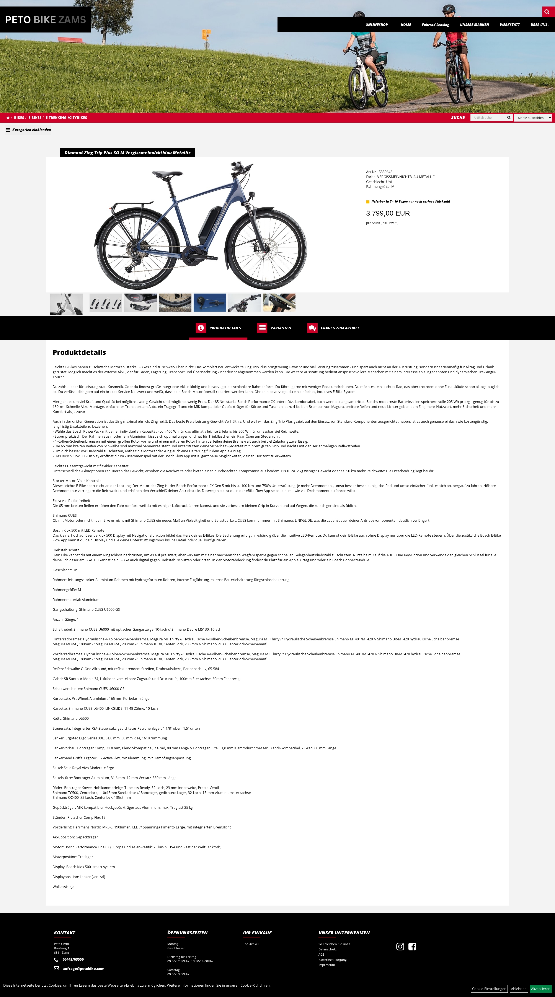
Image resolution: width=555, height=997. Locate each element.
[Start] (8, 117)
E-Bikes (34, 117)
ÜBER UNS (539, 24)
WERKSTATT (510, 24)
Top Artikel (251, 944)
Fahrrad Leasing (435, 24)
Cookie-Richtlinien (255, 985)
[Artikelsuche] (547, 12)
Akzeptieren (540, 988)
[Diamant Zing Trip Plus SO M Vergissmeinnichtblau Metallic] (200, 225)
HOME (406, 24)
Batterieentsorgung (332, 960)
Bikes (19, 117)
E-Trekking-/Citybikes (66, 117)
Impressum (326, 965)
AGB (321, 954)
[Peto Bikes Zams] (45, 19)
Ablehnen (519, 988)
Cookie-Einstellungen (489, 988)
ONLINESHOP (377, 24)
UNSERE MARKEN (474, 24)
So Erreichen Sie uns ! (334, 944)
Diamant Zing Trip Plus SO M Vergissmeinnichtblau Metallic (128, 153)
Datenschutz (327, 949)
